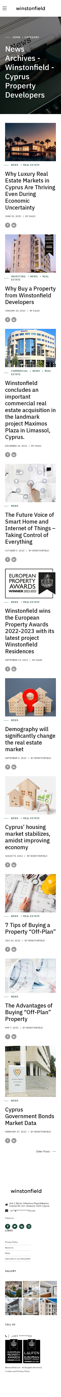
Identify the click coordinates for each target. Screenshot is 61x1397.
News (15, 164)
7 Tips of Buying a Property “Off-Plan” (30, 928)
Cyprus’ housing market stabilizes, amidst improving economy (27, 837)
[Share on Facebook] (7, 225)
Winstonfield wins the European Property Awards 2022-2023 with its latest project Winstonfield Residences (29, 631)
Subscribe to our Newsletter (18, 1258)
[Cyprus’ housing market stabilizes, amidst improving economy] (30, 795)
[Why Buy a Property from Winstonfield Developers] (30, 253)
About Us (9, 1247)
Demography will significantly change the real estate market (30, 739)
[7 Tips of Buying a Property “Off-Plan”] (30, 893)
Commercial (19, 370)
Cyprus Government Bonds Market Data (29, 1116)
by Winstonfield (39, 550)
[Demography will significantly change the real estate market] (30, 697)
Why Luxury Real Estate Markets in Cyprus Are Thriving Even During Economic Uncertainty (30, 190)
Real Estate (31, 164)
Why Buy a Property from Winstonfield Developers (30, 295)
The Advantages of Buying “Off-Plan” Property (29, 1012)
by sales (30, 216)
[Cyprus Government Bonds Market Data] (30, 1071)
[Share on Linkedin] (13, 225)
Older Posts (43, 1151)
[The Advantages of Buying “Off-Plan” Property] (30, 976)
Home (17, 37)
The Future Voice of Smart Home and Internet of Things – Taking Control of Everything (30, 528)
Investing (18, 276)
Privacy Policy (11, 1242)
